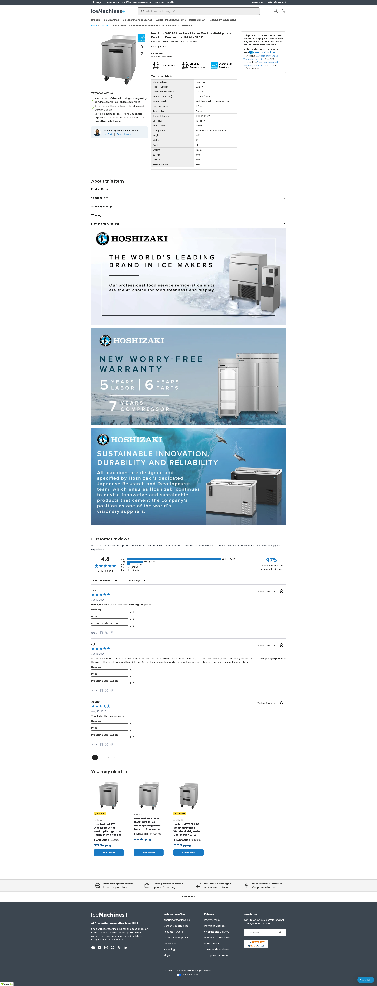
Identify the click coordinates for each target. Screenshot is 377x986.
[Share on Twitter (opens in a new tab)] (106, 633)
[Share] (141, 46)
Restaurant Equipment (222, 20)
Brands (95, 20)
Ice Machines (111, 20)
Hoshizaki (155, 41)
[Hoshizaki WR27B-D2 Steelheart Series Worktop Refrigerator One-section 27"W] (188, 796)
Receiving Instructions (217, 937)
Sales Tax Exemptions (176, 937)
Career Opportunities (176, 926)
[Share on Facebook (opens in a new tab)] (101, 633)
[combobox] (199, 11)
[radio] (188, 559)
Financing (169, 949)
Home (94, 25)
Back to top (188, 896)
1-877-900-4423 (276, 2)
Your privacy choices (216, 955)
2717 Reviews (108, 570)
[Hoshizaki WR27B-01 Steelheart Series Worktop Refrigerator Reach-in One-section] (149, 796)
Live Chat (107, 134)
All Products (105, 25)
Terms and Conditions (217, 949)
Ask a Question (158, 46)
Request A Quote (125, 134)
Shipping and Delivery (216, 931)
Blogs (167, 955)
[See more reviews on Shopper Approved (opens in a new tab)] (111, 633)
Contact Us (256, 2)
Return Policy (211, 943)
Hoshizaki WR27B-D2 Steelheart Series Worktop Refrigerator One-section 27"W (187, 830)
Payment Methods (215, 926)
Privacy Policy (212, 920)
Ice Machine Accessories (137, 20)
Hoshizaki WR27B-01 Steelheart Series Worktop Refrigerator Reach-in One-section (147, 824)
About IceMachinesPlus (177, 920)
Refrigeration (197, 20)
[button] (284, 11)
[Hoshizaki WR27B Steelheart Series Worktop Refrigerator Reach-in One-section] (109, 796)
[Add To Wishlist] (141, 53)
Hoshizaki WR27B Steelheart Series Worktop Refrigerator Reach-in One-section (108, 830)
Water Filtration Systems (171, 20)
